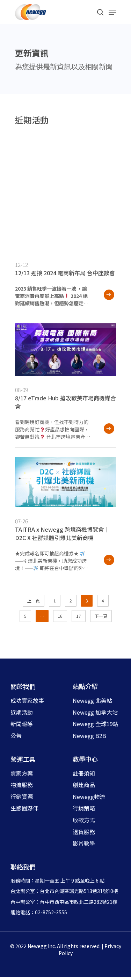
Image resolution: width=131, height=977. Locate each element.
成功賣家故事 (27, 700)
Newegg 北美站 (92, 700)
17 (78, 616)
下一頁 (101, 616)
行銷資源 (21, 796)
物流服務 (21, 784)
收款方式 (84, 820)
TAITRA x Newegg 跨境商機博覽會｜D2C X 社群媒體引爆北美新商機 (62, 533)
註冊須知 (84, 773)
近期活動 (21, 712)
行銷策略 (84, 808)
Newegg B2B (89, 735)
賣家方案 (21, 773)
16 (60, 616)
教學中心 (85, 758)
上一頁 (33, 600)
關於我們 (23, 686)
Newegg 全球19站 (95, 724)
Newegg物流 (89, 796)
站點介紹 (85, 686)
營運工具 (23, 758)
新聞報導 (21, 724)
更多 (107, 296)
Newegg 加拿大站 (95, 712)
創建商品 (84, 784)
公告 (16, 735)
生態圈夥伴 (24, 808)
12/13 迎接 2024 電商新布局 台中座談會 (65, 273)
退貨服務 (84, 832)
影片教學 (84, 843)
